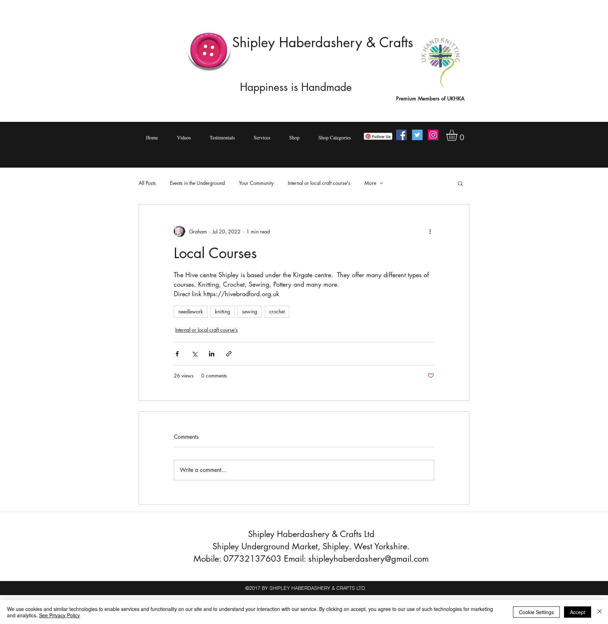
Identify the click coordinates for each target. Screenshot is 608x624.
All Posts (147, 183)
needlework (190, 311)
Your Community (256, 183)
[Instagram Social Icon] (433, 135)
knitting (222, 311)
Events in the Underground (197, 183)
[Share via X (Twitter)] (194, 353)
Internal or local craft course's (319, 183)
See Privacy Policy (59, 615)
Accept (577, 612)
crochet (277, 311)
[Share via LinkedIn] (211, 353)
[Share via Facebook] (177, 353)
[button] (458, 135)
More (370, 183)
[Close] (599, 612)
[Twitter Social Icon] (417, 135)
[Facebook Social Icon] (401, 135)
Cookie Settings (536, 612)
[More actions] (430, 231)
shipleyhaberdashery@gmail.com (368, 558)
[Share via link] (229, 353)
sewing (249, 311)
